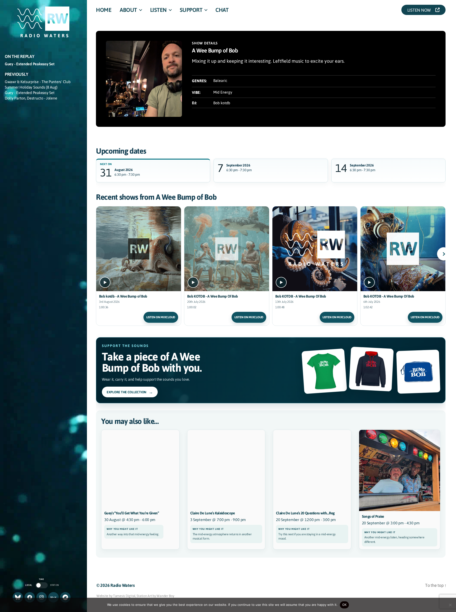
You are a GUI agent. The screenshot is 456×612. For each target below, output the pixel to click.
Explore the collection (130, 392)
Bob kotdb (221, 102)
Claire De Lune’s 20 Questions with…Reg (305, 513)
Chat (221, 9)
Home (103, 9)
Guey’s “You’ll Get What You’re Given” (131, 513)
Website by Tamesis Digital (115, 595)
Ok (344, 605)
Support (191, 9)
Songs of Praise (373, 516)
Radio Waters (122, 585)
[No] (450, 605)
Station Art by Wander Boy (155, 595)
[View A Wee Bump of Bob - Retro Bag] (418, 371)
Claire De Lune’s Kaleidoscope (212, 513)
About (128, 9)
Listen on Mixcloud (160, 317)
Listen (158, 9)
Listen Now (420, 10)
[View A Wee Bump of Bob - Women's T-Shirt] (324, 371)
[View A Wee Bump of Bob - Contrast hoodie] (371, 369)
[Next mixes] (443, 254)
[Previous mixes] (97, 254)
